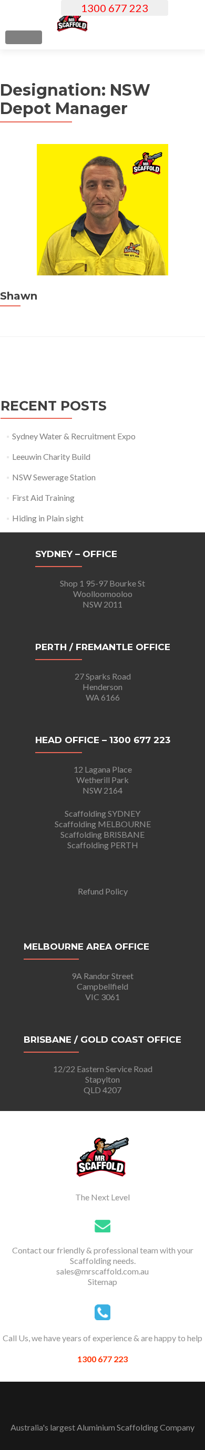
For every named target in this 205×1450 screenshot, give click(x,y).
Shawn (18, 296)
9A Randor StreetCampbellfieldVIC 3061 (102, 986)
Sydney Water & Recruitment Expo (74, 436)
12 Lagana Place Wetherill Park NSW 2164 (103, 779)
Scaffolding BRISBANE (102, 834)
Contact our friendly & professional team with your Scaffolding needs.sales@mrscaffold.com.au (102, 1260)
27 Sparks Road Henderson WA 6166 (103, 686)
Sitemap (102, 1282)
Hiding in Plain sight (48, 518)
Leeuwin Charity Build (51, 456)
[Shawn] (102, 272)
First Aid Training (43, 497)
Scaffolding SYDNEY (102, 813)
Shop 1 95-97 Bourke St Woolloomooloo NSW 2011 (102, 593)
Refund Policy (103, 891)
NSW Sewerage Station (54, 477)
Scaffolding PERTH (102, 845)
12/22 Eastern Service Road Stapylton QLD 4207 (102, 1079)
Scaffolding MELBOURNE (103, 824)
